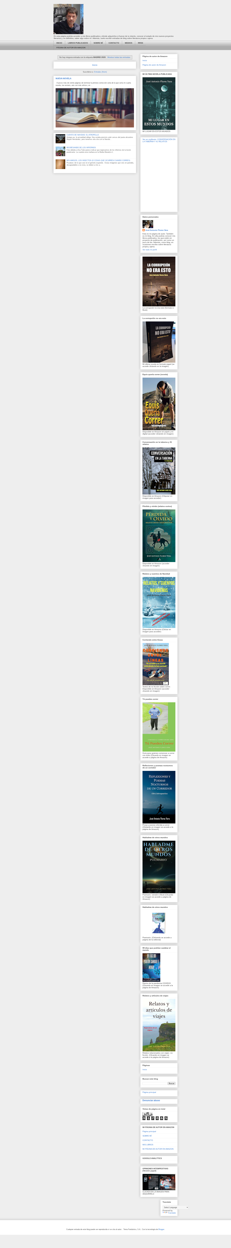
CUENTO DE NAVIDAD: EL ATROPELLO (83, 135)
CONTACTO (114, 43)
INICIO (59, 43)
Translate (172, 1213)
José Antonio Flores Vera (156, 230)
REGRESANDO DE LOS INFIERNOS (81, 148)
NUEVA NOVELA (63, 78)
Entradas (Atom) (100, 72)
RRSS (140, 43)
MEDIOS (128, 43)
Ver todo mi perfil (150, 250)
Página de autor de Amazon (154, 65)
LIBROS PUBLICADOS (78, 43)
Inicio (94, 65)
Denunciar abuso (151, 1100)
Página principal (149, 1092)
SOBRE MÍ (98, 43)
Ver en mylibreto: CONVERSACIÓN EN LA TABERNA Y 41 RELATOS (159, 140)
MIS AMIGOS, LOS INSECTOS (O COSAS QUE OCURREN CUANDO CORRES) (98, 160)
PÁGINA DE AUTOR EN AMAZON (70, 48)
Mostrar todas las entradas (118, 57)
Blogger (161, 1229)
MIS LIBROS (148, 1145)
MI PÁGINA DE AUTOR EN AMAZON (158, 1149)
